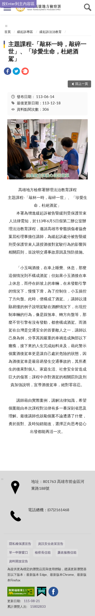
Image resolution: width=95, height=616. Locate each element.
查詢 (87, 7)
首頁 (7, 32)
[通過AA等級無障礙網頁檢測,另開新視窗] (21, 592)
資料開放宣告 (18, 561)
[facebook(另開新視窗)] (53, 592)
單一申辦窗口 (18, 552)
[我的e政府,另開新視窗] (41, 592)
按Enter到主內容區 (18, 4)
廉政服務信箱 (66, 552)
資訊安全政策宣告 (50, 544)
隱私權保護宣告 (20, 544)
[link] (7, 72)
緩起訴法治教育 (50, 32)
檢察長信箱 (43, 552)
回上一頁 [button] (81, 84)
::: (6, 25)
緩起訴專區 (25, 32)
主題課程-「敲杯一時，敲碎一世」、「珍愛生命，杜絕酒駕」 (47, 51)
